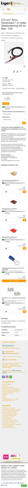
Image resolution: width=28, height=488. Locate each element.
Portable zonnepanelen (7, 426)
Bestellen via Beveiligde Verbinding (10, 391)
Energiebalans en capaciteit (8, 423)
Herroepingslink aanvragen (8, 400)
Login (3, 9)
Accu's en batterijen (6, 418)
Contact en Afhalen (6, 384)
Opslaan (24, 485)
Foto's (3, 396)
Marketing (5, 485)
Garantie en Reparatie (7, 393)
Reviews (4, 397)
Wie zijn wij (4, 385)
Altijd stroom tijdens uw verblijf (9, 412)
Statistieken (22, 483)
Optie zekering (6, 117)
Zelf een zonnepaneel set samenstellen (11, 424)
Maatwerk (4, 394)
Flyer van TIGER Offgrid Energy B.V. (10, 411)
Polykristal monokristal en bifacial (10, 414)
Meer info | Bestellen (14, 281)
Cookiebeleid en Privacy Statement (10, 388)
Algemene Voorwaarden (8, 387)
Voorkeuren (14, 483)
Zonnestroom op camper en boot (10, 421)
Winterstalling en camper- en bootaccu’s (11, 409)
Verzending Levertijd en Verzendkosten (11, 390)
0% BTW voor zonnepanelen (9, 408)
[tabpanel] (14, 71)
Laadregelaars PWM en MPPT (9, 415)
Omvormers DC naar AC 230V (9, 420)
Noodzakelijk (6, 483)
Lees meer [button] (5, 103)
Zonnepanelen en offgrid (8, 417)
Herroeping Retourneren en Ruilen (10, 399)
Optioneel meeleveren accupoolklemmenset (13, 111)
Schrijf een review (20, 88)
